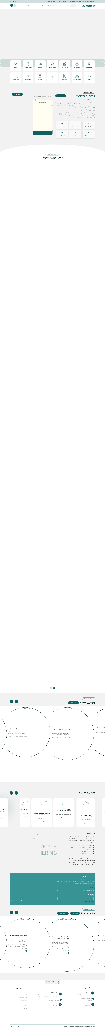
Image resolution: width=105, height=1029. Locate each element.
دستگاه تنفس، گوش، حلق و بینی (17, 738)
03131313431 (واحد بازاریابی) (87, 1000)
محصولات (61, 6)
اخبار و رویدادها (88, 913)
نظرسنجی (25, 1003)
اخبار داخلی (55, 6)
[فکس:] (79, 1005)
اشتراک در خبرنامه (89, 901)
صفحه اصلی (72, 6)
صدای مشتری (24, 1000)
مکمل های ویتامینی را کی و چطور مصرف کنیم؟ (59, 728)
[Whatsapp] (15, 1)
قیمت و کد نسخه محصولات (21, 995)
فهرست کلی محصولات (22, 992)
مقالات (103, 737)
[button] (11, 5)
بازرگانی (25, 1008)
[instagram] (10, 1)
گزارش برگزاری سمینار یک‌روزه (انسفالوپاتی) (16, 939)
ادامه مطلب (42, 133)
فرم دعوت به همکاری (22, 997)
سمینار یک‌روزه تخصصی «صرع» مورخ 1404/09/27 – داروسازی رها (54, 935)
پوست (66, 813)
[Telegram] (13, 1)
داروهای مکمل (39, 815)
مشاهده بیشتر (85, 821)
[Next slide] (16, 701)
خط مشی (25, 1005)
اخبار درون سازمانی (61, 944)
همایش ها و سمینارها (58, 946)
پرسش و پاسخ (34, 6)
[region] (52, 38)
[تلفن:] (47, 1000)
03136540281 (82, 998)
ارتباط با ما (27, 6)
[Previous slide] (11, 701)
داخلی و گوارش (101, 814)
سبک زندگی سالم (65, 736)
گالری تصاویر (48, 6)
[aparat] (18, 1)
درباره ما (67, 6)
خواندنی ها (41, 6)
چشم (83, 818)
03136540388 (89, 998)
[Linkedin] (20, 1)
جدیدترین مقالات (87, 702)
